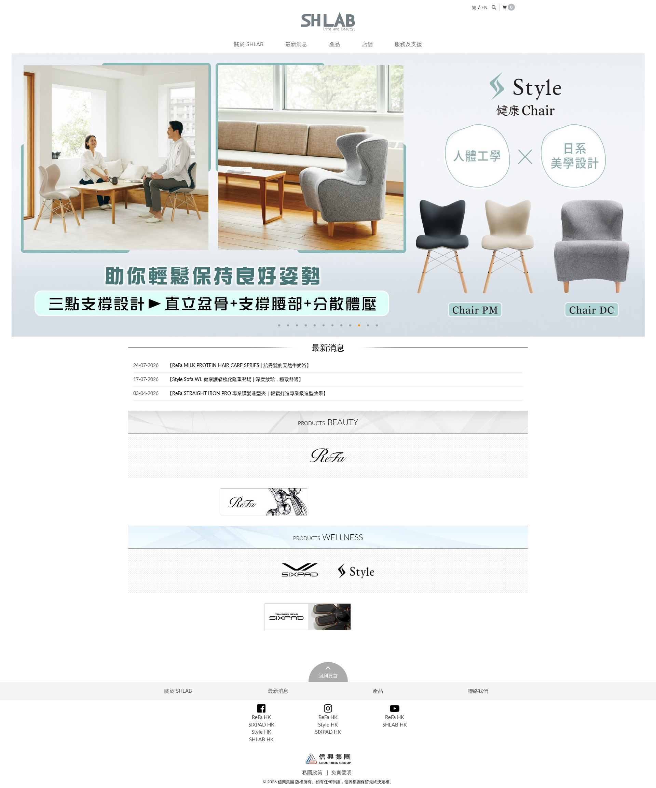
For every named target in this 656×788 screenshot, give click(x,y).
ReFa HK (261, 717)
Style (356, 571)
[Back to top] (643, 775)
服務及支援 (408, 44)
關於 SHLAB (248, 44)
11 (368, 325)
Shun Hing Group (328, 758)
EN (484, 7)
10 (359, 325)
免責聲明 (341, 772)
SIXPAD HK (261, 724)
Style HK (261, 731)
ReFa (328, 456)
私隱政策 (312, 772)
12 (377, 325)
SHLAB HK (261, 739)
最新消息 (296, 44)
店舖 (367, 44)
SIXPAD (300, 571)
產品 (334, 44)
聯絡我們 (478, 690)
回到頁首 (328, 675)
